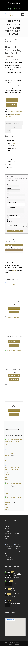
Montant (9, 188)
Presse (7, 536)
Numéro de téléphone (11, 202)
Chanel (17, 642)
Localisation (10, 613)
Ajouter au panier (12, 100)
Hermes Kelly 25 (8, 116)
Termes (7, 528)
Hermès (10, 39)
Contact (7, 526)
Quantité (9, 184)
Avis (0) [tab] (8, 130)
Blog (6, 538)
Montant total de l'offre (12, 215)
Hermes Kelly (13, 114)
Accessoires (16, 644)
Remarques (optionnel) (12, 207)
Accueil (6, 39)
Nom (8, 193)
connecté (14, 270)
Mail (8, 197)
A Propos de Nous (12, 520)
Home (6, 642)
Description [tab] (9, 123)
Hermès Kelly (17, 111)
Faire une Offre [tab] (17, 123)
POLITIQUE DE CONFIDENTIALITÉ (13, 529)
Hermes (18, 114)
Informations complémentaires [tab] (13, 127)
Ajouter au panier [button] (14, 308)
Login (10, 5)
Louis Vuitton (9, 644)
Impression (8, 531)
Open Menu (22, 14)
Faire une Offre (11, 104)
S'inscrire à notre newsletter (11, 220)
